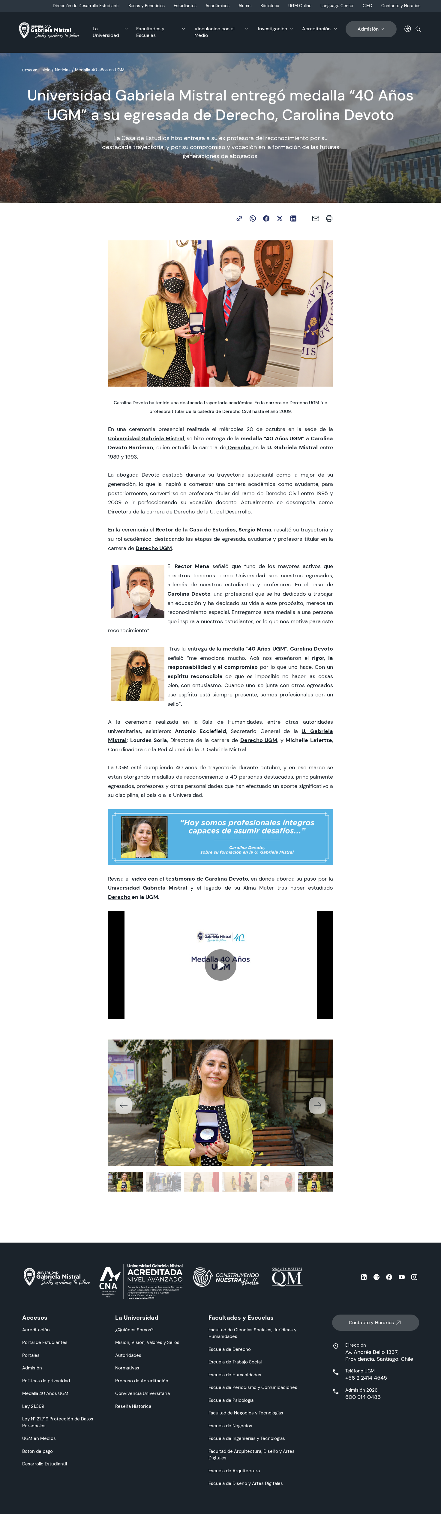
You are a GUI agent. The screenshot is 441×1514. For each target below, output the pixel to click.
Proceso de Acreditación (141, 1381)
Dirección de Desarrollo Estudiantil (86, 5)
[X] (280, 218)
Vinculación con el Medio (214, 32)
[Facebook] (266, 218)
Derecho (119, 896)
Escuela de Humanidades (234, 1375)
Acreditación (316, 28)
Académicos (218, 5)
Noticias (62, 70)
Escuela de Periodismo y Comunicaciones (252, 1387)
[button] (317, 1105)
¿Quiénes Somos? (134, 1330)
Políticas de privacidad (46, 1381)
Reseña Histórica (133, 1406)
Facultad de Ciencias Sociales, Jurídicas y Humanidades (252, 1333)
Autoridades (128, 1355)
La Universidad (106, 32)
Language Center (337, 5)
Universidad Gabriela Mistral (147, 887)
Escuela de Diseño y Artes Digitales (245, 1483)
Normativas (127, 1368)
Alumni (244, 5)
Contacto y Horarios (400, 5)
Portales (31, 1355)
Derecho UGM (259, 740)
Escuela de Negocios (230, 1426)
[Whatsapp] (252, 218)
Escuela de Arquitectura (234, 1471)
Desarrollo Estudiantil (44, 1464)
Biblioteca (269, 5)
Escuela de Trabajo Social (235, 1362)
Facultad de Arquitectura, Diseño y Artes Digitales (251, 1454)
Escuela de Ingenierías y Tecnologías (246, 1438)
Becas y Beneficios (146, 5)
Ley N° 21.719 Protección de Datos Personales (57, 1422)
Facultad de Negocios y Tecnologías (245, 1413)
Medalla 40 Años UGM (45, 1393)
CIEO (367, 5)
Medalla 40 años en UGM (99, 70)
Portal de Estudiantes (45, 1342)
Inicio (45, 70)
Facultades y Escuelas (150, 32)
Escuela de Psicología (231, 1400)
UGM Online (299, 5)
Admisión (368, 29)
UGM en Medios (39, 1438)
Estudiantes (185, 5)
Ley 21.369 (33, 1406)
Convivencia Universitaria (142, 1393)
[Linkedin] (293, 218)
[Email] (316, 218)
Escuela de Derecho (229, 1349)
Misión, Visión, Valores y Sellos (147, 1342)
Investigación (272, 28)
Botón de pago (37, 1451)
